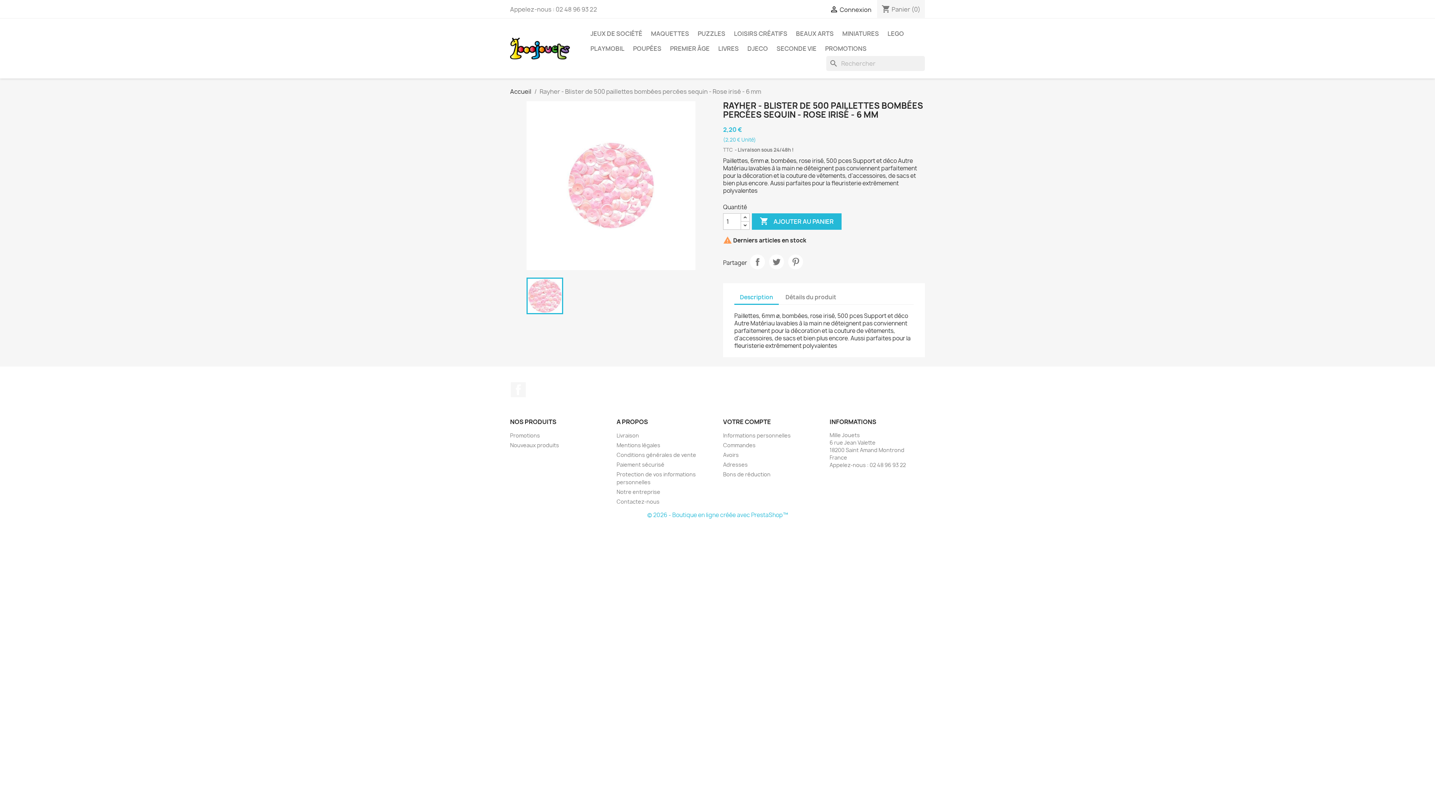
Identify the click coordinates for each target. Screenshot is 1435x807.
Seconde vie (797, 48)
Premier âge (690, 48)
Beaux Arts (815, 34)
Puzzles (711, 34)
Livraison (628, 435)
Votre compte (747, 422)
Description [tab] (756, 297)
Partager (757, 261)
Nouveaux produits (534, 445)
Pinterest (795, 261)
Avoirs (731, 454)
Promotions (846, 48)
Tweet (776, 261)
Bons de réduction (747, 474)
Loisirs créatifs (760, 34)
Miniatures (860, 34)
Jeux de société (616, 34)
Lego (896, 34)
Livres (728, 48)
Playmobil (607, 48)
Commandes (739, 445)
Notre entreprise (638, 491)
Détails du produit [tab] (811, 297)
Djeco (757, 48)
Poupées (647, 48)
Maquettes (670, 34)
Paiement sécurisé (640, 464)
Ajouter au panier (797, 221)
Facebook (518, 389)
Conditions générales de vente (656, 454)
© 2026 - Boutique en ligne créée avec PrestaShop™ (717, 515)
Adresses (735, 464)
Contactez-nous (638, 501)
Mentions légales (638, 445)
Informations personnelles (757, 435)
